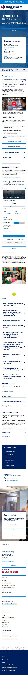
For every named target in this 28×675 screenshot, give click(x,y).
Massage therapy (7, 406)
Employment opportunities (8, 587)
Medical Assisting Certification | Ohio (10, 639)
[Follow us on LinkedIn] (11, 572)
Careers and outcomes (11, 457)
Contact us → (14, 565)
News (3, 590)
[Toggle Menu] (21, 7)
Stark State (4, 633)
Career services (5, 622)
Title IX (3, 662)
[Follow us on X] (14, 572)
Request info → (14, 524)
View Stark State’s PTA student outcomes (11, 177)
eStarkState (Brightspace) (8, 617)
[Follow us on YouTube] (16, 572)
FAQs (7, 462)
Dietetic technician (8, 391)
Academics (9, 69)
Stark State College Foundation (9, 603)
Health (5, 56)
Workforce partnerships (7, 601)
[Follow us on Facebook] (3, 572)
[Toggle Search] (24, 7)
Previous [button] (4, 294)
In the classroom (10, 459)
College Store (5, 620)
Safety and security (6, 592)
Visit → (14, 530)
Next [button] (25, 294)
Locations (4, 580)
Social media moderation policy (9, 667)
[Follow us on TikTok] (8, 572)
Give (3, 606)
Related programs (10, 465)
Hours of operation (6, 583)
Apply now (14, 248)
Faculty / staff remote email (8, 670)
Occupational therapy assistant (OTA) (13, 401)
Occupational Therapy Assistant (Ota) (10, 636)
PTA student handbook (11, 136)
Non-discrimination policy (8, 665)
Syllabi (3, 656)
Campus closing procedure (8, 585)
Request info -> (14, 30)
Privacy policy (5, 659)
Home (3, 69)
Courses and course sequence (14, 141)
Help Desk (4, 624)
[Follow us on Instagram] (5, 572)
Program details (9, 454)
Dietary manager (7, 396)
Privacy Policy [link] (14, 2)
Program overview (10, 451)
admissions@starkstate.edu (8, 561)
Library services (5, 627)
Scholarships (6, 436)
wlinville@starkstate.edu (12, 480)
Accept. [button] (22, 2)
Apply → (14, 535)
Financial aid (6, 432)
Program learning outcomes (14, 146)
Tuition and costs (7, 428)
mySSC (3, 615)
